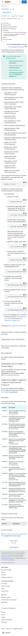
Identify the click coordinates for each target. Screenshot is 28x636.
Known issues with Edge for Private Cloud (15, 534)
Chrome (3, 614)
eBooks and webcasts (6, 577)
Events (3, 572)
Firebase (3, 617)
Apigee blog (4, 602)
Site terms (8, 628)
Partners (3, 574)
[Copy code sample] (26, 182)
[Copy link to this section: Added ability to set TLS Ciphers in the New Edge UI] (14, 366)
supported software (18, 326)
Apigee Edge (4, 6)
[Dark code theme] (24, 182)
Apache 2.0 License (5, 556)
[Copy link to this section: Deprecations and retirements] (2, 342)
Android (3, 612)
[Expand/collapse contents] (10, 23)
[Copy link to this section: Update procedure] (17, 84)
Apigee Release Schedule (15, 72)
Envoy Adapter (5, 392)
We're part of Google (6, 569)
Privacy (3, 628)
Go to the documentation (16, 47)
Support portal (4, 591)
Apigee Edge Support (14, 67)
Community (4, 583)
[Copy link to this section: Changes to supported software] (2, 328)
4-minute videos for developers (9, 599)
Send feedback (6, 12)
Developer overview (6, 597)
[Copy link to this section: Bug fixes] (10, 398)
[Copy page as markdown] (18, 18)
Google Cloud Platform (6, 619)
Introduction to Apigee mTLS (12, 320)
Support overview (5, 586)
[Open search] (20, 2)
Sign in (24, 1)
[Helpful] (11, 9)
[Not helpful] (13, 9)
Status (3, 588)
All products (4, 622)
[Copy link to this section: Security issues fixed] (18, 514)
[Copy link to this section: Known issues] (13, 530)
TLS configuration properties (11, 375)
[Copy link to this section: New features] (13, 353)
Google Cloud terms (18, 628)
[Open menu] (2, 2)
